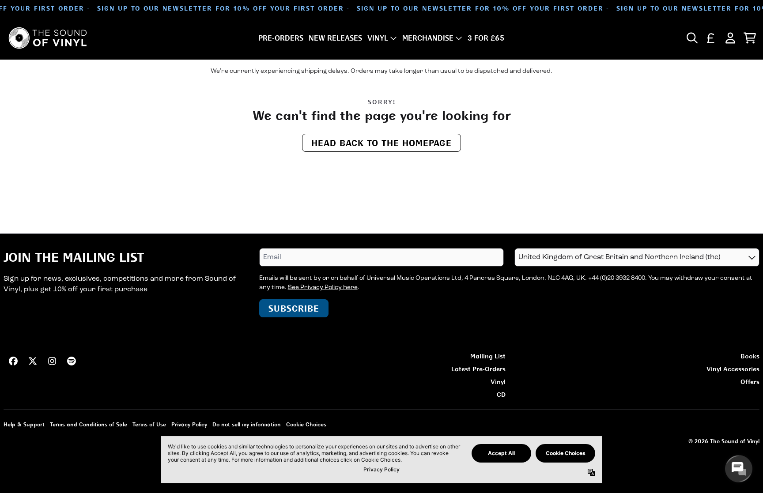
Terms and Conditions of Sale (88, 424)
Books (749, 356)
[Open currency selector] (711, 38)
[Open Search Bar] (691, 38)
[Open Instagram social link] (52, 361)
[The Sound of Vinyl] (48, 38)
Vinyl (498, 381)
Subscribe (293, 308)
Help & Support (24, 424)
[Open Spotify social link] (71, 361)
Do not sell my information (246, 424)
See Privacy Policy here (323, 287)
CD (501, 394)
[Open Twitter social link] (32, 361)
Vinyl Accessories (732, 369)
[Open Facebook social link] (13, 361)
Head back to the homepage (381, 143)
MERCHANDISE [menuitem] (427, 38)
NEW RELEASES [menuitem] (335, 38)
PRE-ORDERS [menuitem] (280, 38)
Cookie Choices (306, 424)
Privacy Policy (189, 424)
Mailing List (488, 356)
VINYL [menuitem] (377, 38)
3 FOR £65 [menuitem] (486, 38)
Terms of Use (149, 424)
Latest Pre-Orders (478, 369)
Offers (749, 381)
